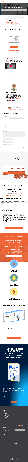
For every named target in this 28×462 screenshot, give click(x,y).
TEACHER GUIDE (4, 201)
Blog (15, 419)
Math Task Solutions (14, 50)
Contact (4, 436)
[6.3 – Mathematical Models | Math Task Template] (14, 39)
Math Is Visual (14, 446)
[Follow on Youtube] (10, 100)
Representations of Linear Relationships (13, 23)
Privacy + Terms (14, 458)
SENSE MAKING (16, 201)
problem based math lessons (13, 224)
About (15, 412)
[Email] (18, 78)
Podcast (16, 418)
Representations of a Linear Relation (12, 22)
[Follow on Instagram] (11, 100)
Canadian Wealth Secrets (14, 455)
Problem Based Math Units (18, 416)
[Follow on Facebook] (8, 100)
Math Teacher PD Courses (6, 430)
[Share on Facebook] (8, 78)
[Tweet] (10, 78)
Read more (18, 98)
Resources (16, 413)
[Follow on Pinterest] (13, 100)
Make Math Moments (14, 443)
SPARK (10, 201)
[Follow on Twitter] (7, 100)
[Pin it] (14, 78)
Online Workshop (5, 427)
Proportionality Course (6, 428)
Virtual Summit (5, 433)
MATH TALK (13, 202)
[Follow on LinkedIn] (14, 100)
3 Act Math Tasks (17, 415)
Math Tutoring (5, 434)
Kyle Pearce (13, 92)
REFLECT (7, 202)
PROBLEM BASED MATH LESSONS (14, 194)
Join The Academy (5, 431)
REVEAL (22, 201)
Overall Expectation (8, 18)
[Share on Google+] (12, 78)
